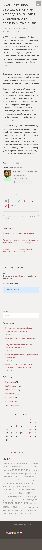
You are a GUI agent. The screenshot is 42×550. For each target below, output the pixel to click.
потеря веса (29, 489)
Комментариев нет (12, 31)
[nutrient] (7, 174)
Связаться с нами (15, 451)
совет (30, 503)
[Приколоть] (6, 206)
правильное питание (17, 494)
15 (30, 429)
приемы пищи (7, 500)
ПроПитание (30, 28)
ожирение (34, 480)
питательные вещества (9, 486)
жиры (9, 470)
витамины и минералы (12, 466)
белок (15, 463)
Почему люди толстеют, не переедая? (19, 233)
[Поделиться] (12, 201)
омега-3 (6, 483)
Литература (10, 382)
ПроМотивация (11, 386)
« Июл (8, 443)
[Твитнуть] (19, 201)
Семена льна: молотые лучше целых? (20, 338)
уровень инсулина (22, 194)
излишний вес (16, 473)
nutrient (18, 28)
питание (14, 483)
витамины (33, 463)
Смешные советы (12, 405)
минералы (18, 477)
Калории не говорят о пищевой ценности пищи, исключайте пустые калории (20, 241)
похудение (8, 493)
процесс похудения (30, 500)
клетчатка (33, 474)
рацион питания (9, 194)
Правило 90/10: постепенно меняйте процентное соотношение (18, 250)
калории (25, 473)
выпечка (25, 467)
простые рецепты (17, 500)
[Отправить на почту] (6, 201)
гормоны (31, 467)
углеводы (15, 510)
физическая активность (16, 513)
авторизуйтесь (17, 276)
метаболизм (8, 477)
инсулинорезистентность (14, 191)
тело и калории (26, 507)
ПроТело (8, 397)
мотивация (28, 476)
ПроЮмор (9, 401)
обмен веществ (8, 480)
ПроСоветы (10, 393)
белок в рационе (23, 463)
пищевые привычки (23, 486)
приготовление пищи (25, 496)
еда (35, 467)
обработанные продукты (22, 480)
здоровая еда (20, 470)
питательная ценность (26, 483)
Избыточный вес (8, 463)
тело (34, 503)
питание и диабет (32, 191)
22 (30, 433)
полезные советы (13, 489)
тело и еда (11, 506)
